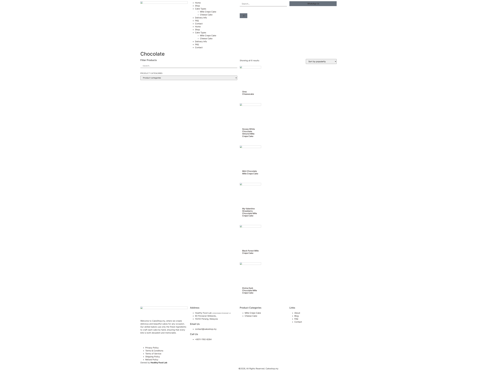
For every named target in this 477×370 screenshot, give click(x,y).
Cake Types (200, 8)
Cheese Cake (206, 14)
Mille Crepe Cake (208, 11)
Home (198, 2)
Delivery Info (201, 17)
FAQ (197, 20)
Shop (197, 5)
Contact (199, 23)
